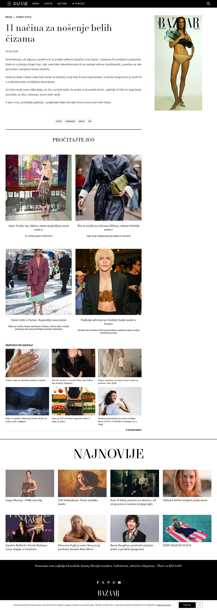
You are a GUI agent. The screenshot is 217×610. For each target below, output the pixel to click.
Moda (36, 3)
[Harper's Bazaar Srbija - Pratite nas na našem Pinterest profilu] (108, 582)
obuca (82, 121)
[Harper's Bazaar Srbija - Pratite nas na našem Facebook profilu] (97, 582)
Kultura (62, 3)
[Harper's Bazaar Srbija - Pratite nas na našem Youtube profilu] (119, 582)
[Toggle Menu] (9, 3)
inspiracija (70, 121)
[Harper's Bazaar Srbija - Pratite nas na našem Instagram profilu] (114, 582)
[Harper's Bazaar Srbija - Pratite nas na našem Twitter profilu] (103, 582)
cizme (59, 121)
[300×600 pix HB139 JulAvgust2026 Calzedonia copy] (178, 62)
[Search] (208, 4)
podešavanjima (164, 605)
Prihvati (187, 605)
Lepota (48, 3)
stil (89, 121)
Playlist (80, 3)
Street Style (23, 17)
